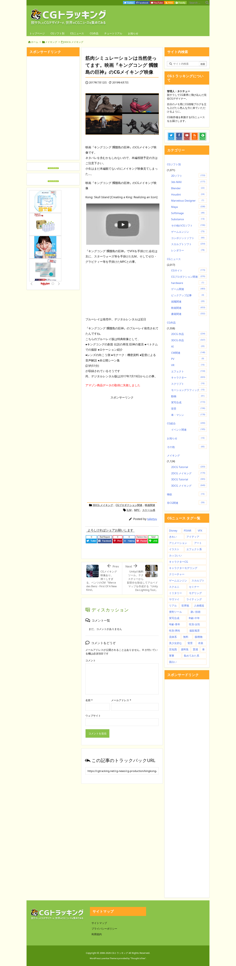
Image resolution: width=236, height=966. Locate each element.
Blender (188, 188)
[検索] (207, 3)
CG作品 (171, 322)
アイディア (192, 536)
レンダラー (188, 250)
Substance (188, 219)
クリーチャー (176, 574)
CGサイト (188, 270)
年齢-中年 (194, 618)
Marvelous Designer (187, 200)
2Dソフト (188, 176)
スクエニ (174, 587)
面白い (173, 662)
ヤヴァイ (174, 599)
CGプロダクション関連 (129, 505)
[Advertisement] (122, 290)
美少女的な (175, 643)
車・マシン (188, 415)
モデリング (195, 593)
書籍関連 (188, 314)
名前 (89, 700)
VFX (200, 530)
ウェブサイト (93, 715)
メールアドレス (121, 700)
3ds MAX (188, 182)
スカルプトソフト (188, 244)
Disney (173, 530)
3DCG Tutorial (188, 479)
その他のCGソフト (188, 225)
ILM (129, 510)
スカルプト (198, 580)
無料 (185, 637)
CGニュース (174, 259)
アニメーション (178, 543)
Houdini (188, 194)
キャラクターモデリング (183, 568)
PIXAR (187, 530)
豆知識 (173, 649)
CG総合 (186, 423)
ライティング (194, 599)
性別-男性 (174, 630)
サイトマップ (99, 923)
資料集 (185, 649)
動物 (188, 396)
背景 (188, 408)
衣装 (200, 643)
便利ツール (175, 612)
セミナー (194, 587)
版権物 (198, 637)
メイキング (51, 41)
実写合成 (188, 402)
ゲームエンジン (188, 232)
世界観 (185, 605)
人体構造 (199, 605)
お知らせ (186, 438)
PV (187, 359)
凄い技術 (195, 612)
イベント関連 (188, 429)
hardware (187, 283)
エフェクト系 (194, 549)
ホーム (34, 41)
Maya (188, 207)
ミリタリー (175, 593)
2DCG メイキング (188, 473)
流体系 (173, 637)
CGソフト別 (174, 164)
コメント (90, 660)
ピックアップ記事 (187, 295)
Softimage (188, 213)
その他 (186, 447)
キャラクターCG (178, 561)
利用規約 (97, 934)
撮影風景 (194, 630)
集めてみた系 (191, 655)
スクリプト (188, 384)
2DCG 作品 (188, 334)
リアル (173, 605)
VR (188, 365)
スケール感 (148, 510)
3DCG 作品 (188, 340)
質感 (195, 649)
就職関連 (188, 301)
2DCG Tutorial (188, 467)
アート (198, 543)
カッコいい (175, 555)
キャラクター (188, 377)
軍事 (171, 655)
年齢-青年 (174, 624)
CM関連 (188, 353)
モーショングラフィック (188, 390)
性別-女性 (194, 624)
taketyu (152, 519)
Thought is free (138, 958)
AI (188, 346)
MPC (137, 510)
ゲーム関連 (188, 289)
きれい (173, 536)
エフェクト (188, 371)
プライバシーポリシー (104, 928)
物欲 (186, 494)
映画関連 (150, 505)
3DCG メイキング (73, 41)
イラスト (174, 549)
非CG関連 (186, 503)
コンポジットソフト (188, 238)
